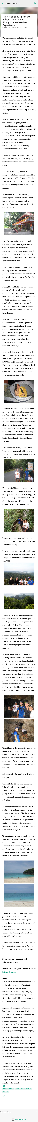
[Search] (35, 3)
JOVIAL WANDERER (13, 3)
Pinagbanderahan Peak (23, 1088)
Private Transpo (9, 972)
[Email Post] (3, 1086)
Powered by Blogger (20, 1119)
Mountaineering (8, 1088)
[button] (3, 31)
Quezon (5, 1091)
